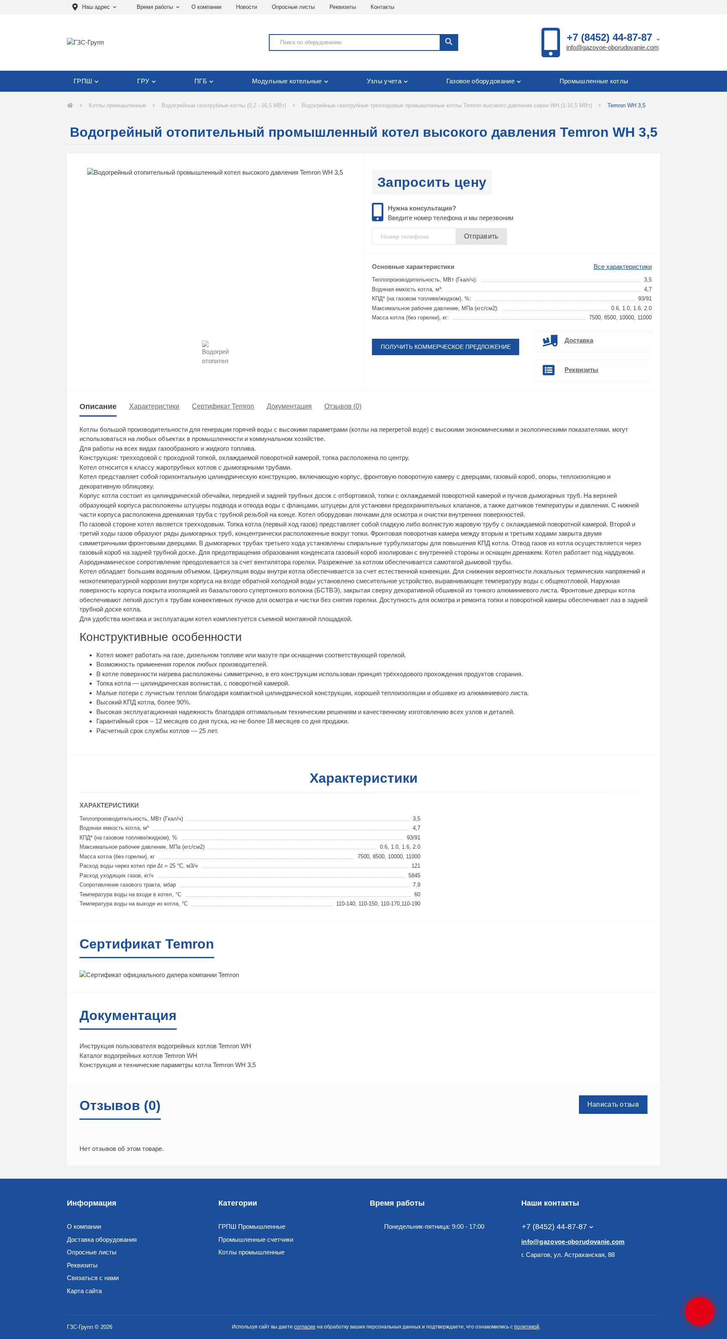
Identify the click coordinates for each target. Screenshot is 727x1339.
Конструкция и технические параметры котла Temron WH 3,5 (168, 1064)
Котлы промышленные (117, 105)
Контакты (382, 7)
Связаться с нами (93, 1277)
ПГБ (200, 81)
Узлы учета (384, 81)
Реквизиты (342, 7)
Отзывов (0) (342, 406)
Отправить (481, 236)
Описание (98, 406)
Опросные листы (293, 7)
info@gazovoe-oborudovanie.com (612, 47)
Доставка (579, 340)
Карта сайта (84, 1290)
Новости (246, 7)
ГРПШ (83, 81)
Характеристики (154, 406)
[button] (94, 7)
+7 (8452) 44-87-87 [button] (554, 1226)
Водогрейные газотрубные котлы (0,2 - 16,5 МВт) (224, 105)
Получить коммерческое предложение (446, 346)
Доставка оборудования (102, 1239)
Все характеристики (623, 266)
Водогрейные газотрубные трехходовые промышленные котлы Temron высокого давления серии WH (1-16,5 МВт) (447, 105)
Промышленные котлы (594, 81)
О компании (206, 7)
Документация (289, 406)
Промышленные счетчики (255, 1239)
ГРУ (143, 81)
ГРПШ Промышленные (251, 1226)
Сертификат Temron (223, 406)
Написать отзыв (613, 1104)
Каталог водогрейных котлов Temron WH (138, 1055)
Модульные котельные (287, 81)
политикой (526, 1327)
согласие (305, 1327)
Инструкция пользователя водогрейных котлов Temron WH (165, 1045)
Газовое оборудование (480, 81)
